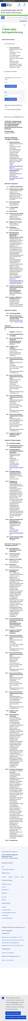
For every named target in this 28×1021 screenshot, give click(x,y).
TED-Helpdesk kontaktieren (8, 869)
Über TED (4, 897)
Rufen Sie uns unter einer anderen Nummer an (13, 940)
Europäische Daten (6, 909)
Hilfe (3, 866)
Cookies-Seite (14, 1002)
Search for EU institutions (8, 952)
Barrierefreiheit (5, 889)
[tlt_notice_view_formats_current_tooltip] (22, 117)
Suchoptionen (23, 21)
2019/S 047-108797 (18, 321)
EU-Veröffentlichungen (7, 918)
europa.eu (9, 930)
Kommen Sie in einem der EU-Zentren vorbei (12, 945)
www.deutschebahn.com (15, 173)
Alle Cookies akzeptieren (13, 1013)
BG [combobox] (6, 95)
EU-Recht (4, 907)
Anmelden (19, 5)
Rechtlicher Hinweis (6, 884)
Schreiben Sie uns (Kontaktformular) (10, 942)
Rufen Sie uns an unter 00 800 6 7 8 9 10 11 (12, 937)
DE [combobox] (6, 82)
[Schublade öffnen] (3, 26)
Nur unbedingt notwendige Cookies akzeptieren (16, 1017)
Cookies (4, 887)
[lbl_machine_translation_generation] (6, 107)
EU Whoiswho (5, 915)
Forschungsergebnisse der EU (9, 912)
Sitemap (4, 899)
